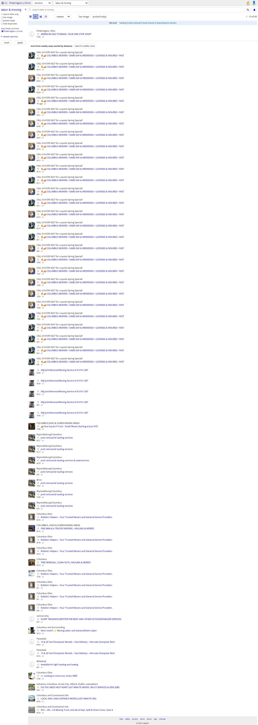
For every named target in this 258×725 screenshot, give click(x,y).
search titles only (11, 14)
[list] (30, 16)
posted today (9, 20)
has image (7, 17)
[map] (45, 16)
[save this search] (254, 9)
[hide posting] (43, 37)
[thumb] (35, 16)
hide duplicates (10, 23)
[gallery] (40, 16)
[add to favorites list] (38, 34)
